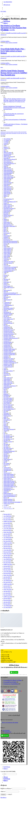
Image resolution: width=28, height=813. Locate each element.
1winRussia (6, 164)
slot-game (5, 444)
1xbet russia (6, 190)
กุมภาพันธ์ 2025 (7, 516)
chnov (4, 264)
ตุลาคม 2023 (6, 544)
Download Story (3, 133)
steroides (5, 456)
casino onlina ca (7, 249)
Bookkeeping (6, 239)
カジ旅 (5, 505)
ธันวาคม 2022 (7, 562)
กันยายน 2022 (6, 568)
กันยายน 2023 (6, 546)
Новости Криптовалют (9, 496)
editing (7, 133)
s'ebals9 (5, 430)
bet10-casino (6, 223)
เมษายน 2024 (6, 534)
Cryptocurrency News (8, 268)
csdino (5, 272)
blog (4, 234)
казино (5, 492)
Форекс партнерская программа (11, 502)
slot (4, 443)
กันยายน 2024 (6, 525)
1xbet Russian (6, 192)
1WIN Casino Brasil (8, 156)
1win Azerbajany (7, 154)
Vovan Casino (6, 478)
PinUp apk (6, 413)
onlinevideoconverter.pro (9, 385)
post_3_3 (5, 422)
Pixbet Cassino (7, 415)
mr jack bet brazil (7, 366)
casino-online (6, 256)
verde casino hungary (8, 474)
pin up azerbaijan (7, 400)
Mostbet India (7, 343)
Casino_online (6, 253)
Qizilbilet (5, 426)
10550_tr (5, 147)
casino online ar (7, 250)
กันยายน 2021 (6, 587)
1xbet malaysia (7, 186)
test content (6, 463)
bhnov (5, 229)
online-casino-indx (7, 383)
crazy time (6, 265)
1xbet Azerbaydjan (8, 171)
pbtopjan (5, 394)
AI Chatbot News (7, 199)
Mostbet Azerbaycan (8, 334)
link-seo (5, 316)
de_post (5, 275)
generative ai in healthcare (9, 293)
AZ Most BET (6, 207)
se (4, 432)
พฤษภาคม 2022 (7, 575)
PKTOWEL (3, 11)
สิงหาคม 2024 (7, 526)
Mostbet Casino (7, 335)
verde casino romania (8, 477)
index (4, 298)
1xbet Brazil (6, 174)
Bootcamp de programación (10, 242)
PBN (4, 390)
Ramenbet (6, 428)
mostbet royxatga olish (9, 354)
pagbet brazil (6, 387)
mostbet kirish (7, 346)
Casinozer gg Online (8, 261)
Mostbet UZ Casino (8, 358)
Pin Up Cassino (7, 406)
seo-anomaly (6, 437)
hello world (6, 297)
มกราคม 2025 (7, 517)
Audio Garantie (3, 131)
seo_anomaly (6, 434)
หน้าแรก (5, 777)
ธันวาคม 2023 (7, 541)
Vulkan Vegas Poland (8, 483)
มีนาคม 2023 (6, 557)
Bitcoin (5, 231)
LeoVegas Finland (7, 313)
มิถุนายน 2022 (7, 573)
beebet (5, 219)
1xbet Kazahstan (7, 182)
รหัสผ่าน (3, 791)
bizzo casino (6, 233)
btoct (4, 245)
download (24, 131)
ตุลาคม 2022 (6, 566)
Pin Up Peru (6, 410)
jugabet (5, 306)
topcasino (5, 464)
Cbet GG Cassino (7, 263)
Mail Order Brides (7, 323)
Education (5, 279)
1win (4, 151)
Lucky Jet (5, 320)
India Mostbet (7, 299)
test (4, 462)
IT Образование (7, 305)
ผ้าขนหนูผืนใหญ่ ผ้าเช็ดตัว (9, 682)
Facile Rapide (13, 133)
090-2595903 (6, 730)
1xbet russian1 (7, 193)
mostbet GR (6, 340)
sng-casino (6, 447)
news (4, 372)
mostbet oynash (7, 351)
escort (5, 280)
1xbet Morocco (7, 188)
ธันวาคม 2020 (7, 594)
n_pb (4, 368)
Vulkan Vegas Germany (9, 482)
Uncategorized (7, 470)
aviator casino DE (7, 205)
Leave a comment (13, 42)
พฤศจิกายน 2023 (7, 543)
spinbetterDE (6, 452)
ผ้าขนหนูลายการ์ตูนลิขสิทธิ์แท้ (11, 683)
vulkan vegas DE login (8, 481)
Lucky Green (6, 317)
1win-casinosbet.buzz (8, 163)
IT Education (6, 302)
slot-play (5, 445)
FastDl (5, 283)
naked (4, 369)
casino (5, 246)
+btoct (5, 144)
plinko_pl (5, 418)
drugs (4, 276)
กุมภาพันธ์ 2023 (7, 559)
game (4, 291)
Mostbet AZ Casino (8, 329)
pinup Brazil (6, 414)
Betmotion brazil (7, 224)
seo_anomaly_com (7, 436)
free (17, 133)
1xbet (4, 166)
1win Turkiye (6, 160)
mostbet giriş (6, 339)
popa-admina (6, 419)
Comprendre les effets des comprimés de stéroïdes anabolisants (13, 114)
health (4, 295)
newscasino (6, 375)
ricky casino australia (8, 429)
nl (3, 376)
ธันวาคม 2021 (7, 582)
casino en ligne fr (7, 248)
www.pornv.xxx (7, 488)
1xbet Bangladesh (7, 173)
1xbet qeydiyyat (7, 189)
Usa (4, 471)
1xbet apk (5, 167)
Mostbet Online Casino (9, 349)
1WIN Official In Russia (9, 159)
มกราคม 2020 (7, 607)
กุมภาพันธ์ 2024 (7, 537)
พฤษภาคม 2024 (7, 532)
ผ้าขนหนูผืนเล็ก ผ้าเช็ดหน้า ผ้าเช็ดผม (12, 680)
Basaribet (5, 214)
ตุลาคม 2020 (6, 598)
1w (4, 149)
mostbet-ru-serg (7, 364)
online (19, 133)
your (1, 134)
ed (4, 278)
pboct (4, 392)
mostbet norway (7, 347)
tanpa (26, 133)
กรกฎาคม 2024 (7, 528)
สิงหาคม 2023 (7, 548)
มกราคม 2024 (7, 539)
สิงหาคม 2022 (7, 569)
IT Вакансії (6, 303)
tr (3, 466)
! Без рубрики (6, 138)
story (23, 133)
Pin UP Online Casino (8, 409)
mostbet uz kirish (7, 360)
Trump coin (6, 467)
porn (4, 421)
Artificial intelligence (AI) (9, 201)
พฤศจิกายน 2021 (7, 584)
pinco (4, 411)
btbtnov (5, 244)
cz (4, 273)
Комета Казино (7, 493)
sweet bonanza (7, 459)
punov (4, 424)
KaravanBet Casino (8, 308)
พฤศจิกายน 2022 (7, 564)
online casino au (7, 377)
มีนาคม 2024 (6, 535)
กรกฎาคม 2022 (7, 571)
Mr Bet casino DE (7, 365)
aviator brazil (6, 204)
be (4, 218)
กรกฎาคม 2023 (7, 550)
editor (10, 133)
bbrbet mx (6, 216)
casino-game (6, 254)
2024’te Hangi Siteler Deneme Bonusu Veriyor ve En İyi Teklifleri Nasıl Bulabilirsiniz (14, 73)
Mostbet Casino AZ (8, 336)
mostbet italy (6, 345)
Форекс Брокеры (7, 499)
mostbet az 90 (7, 328)
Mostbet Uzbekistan (8, 361)
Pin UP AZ (6, 396)
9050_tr (5, 196)
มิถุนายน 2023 (7, 551)
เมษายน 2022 (6, 577)
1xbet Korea (6, 184)
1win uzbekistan (7, 162)
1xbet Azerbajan (7, 170)
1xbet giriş (6, 181)
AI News (5, 200)
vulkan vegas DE (7, 479)
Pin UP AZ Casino (7, 398)
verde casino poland (8, 475)
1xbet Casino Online (8, 177)
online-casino (6, 380)
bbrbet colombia (7, 215)
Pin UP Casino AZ (7, 404)
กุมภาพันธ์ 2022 (7, 580)
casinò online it (7, 252)
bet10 (4, 220)
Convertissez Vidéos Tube (18, 131)
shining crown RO (7, 441)
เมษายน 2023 (6, 555)
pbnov (2, 22)
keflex (5, 310)
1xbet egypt (6, 179)
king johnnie (6, 312)
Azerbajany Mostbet (8, 208)
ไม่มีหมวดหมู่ (6, 503)
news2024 (6, 373)
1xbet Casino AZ (7, 175)
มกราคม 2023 (7, 560)
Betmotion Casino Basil (9, 226)
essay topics (6, 282)
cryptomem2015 (7, 271)
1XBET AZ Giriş (7, 168)
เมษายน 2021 (6, 591)
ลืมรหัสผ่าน (3, 797)
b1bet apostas (7, 209)
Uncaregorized (7, 468)
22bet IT (5, 195)
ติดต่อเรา (5, 23)
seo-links (5, 440)
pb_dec (5, 388)
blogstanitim (6, 235)
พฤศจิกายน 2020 (7, 596)
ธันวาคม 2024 (7, 519)
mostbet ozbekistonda (9, 353)
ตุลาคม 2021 (6, 586)
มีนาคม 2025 (6, 514)
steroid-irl (5, 455)
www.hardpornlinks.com (9, 486)
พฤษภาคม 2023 (7, 553)
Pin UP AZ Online (7, 399)
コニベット (6, 506)
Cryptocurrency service (9, 269)
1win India (5, 158)
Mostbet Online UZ (8, 350)
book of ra (6, 238)
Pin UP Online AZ (7, 407)
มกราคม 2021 (7, 593)
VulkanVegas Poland (8, 485)
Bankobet (5, 212)
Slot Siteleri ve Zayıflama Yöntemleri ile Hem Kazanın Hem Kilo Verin (13, 28)
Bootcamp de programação (10, 241)
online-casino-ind (7, 381)
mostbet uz (6, 357)
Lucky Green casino (8, 319)
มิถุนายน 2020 (7, 600)
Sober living (6, 449)
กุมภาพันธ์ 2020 (7, 605)
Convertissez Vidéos (9, 131)
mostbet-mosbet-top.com (9, 362)
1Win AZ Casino (7, 152)
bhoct (4, 230)
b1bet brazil (6, 211)
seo (4, 433)
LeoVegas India (7, 314)
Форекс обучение (8, 500)
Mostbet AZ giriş (7, 331)
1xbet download (7, 178)
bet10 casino (6, 222)
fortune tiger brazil (8, 287)
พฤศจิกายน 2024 (7, 521)
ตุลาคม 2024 (6, 523)
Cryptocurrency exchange (9, 267)
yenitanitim (6, 490)
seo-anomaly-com (7, 439)
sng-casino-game (7, 448)
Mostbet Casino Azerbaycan (10, 338)
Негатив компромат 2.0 (9, 495)
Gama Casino (6, 290)
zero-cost (4, 134)
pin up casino (6, 403)
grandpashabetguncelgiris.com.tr (11, 294)
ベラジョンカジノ (8, 508)
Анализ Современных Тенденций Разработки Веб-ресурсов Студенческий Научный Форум (14, 107)
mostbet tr (6, 355)
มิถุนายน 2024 (7, 530)
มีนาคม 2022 (6, 578)
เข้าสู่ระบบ (3, 794)
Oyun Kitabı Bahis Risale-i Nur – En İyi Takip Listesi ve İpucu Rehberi (13, 51)
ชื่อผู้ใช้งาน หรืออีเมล (6, 788)
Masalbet (5, 325)
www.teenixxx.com (8, 489)
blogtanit (5, 237)
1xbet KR (5, 185)
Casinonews (6, 259)
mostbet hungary (7, 342)
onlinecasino (6, 384)
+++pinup (5, 141)
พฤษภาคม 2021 (7, 589)
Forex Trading (6, 286)
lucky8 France (6, 321)
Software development (9, 451)
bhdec (5, 227)
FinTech (5, 284)
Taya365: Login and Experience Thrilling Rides (14, 119)
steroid (5, 454)
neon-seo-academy (8, 370)
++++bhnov (6, 140)
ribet (22, 133)
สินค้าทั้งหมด (6, 21)
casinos (5, 260)
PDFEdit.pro (6, 395)
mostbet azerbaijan (8, 332)
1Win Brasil (6, 155)
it (3, 301)
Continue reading (5, 41)
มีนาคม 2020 (6, 603)
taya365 (5, 460)
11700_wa (6, 148)
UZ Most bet (6, 473)
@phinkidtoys (7, 731)
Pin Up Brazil (6, 402)
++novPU (5, 143)
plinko (5, 417)
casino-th (5, 257)
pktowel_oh (3, 34)
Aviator (5, 203)
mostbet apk (6, 327)
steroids (5, 458)
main (4, 324)
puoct (4, 425)
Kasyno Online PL (7, 309)
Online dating (6, 379)
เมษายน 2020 (6, 602)
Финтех (5, 497)
